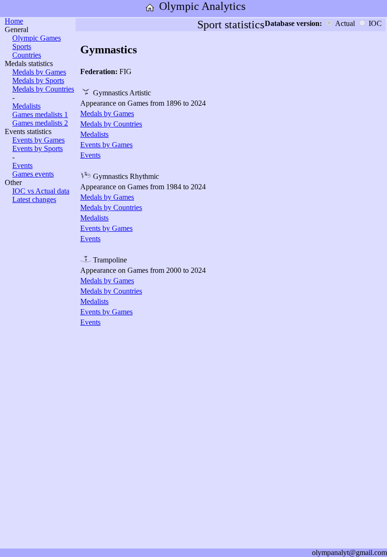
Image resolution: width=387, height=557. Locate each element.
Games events (33, 174)
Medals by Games (39, 72)
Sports (21, 46)
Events (22, 165)
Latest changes (34, 199)
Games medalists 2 (40, 123)
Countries (26, 55)
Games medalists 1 (40, 114)
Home (14, 21)
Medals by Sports (38, 80)
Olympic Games (36, 38)
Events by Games (38, 140)
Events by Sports (37, 148)
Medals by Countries (43, 89)
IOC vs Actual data (40, 191)
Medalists (26, 106)
